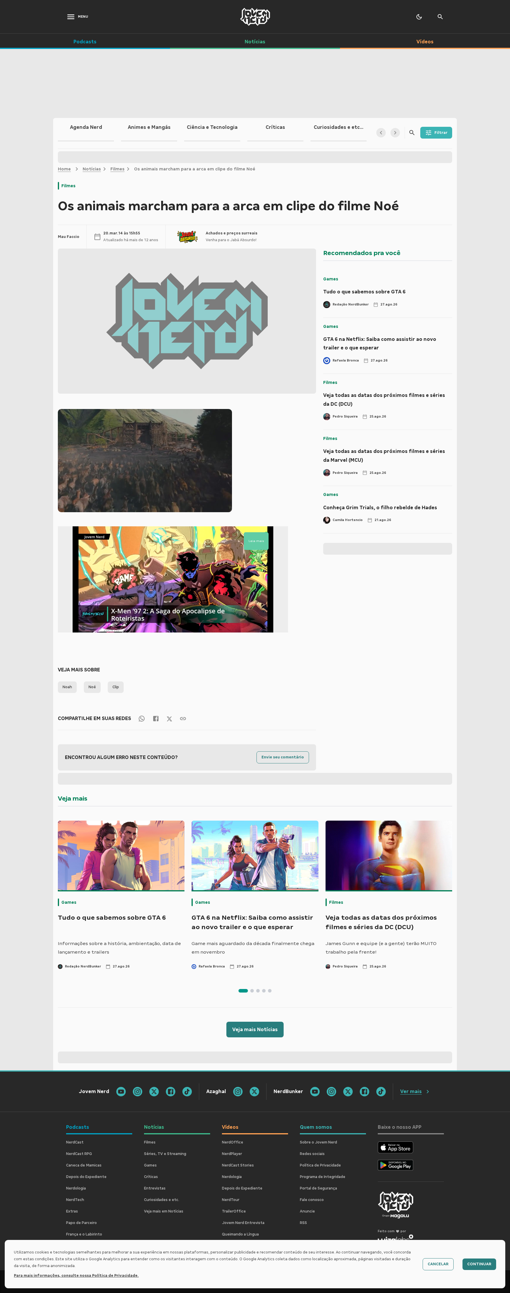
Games (330, 279)
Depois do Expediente (86, 1177)
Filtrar (440, 133)
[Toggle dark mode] (419, 16)
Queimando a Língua (240, 1234)
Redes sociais (312, 1154)
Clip (115, 687)
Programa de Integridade (322, 1177)
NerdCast (75, 1142)
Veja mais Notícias (255, 1029)
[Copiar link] (183, 718)
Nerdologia (76, 1188)
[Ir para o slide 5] (270, 991)
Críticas (151, 1177)
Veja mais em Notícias (163, 1211)
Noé (92, 687)
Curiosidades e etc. (161, 1200)
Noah (67, 687)
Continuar (479, 1264)
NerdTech (75, 1200)
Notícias (92, 169)
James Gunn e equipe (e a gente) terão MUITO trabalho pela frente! (381, 948)
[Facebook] (155, 718)
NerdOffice (232, 1142)
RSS (303, 1223)
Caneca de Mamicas (84, 1165)
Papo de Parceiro (81, 1223)
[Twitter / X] (169, 718)
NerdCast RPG (79, 1154)
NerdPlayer (232, 1154)
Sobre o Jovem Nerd (318, 1142)
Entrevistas (155, 1188)
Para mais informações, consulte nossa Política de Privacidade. (76, 1276)
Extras (72, 1211)
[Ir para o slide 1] (243, 991)
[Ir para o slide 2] (252, 991)
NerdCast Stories (238, 1165)
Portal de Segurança (318, 1188)
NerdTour (230, 1200)
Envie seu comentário (282, 757)
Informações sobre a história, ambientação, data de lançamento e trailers (119, 948)
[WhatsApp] (141, 718)
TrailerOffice (234, 1211)
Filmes (117, 169)
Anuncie (307, 1211)
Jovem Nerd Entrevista (243, 1223)
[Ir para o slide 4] (264, 991)
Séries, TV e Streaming (165, 1154)
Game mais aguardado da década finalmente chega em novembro (253, 948)
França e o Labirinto (84, 1234)
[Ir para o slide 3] (258, 991)
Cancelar (438, 1264)
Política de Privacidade (320, 1165)
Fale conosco (312, 1200)
